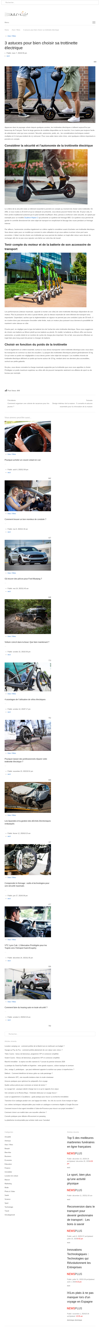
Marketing (8, 1184)
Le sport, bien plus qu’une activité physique (79, 1179)
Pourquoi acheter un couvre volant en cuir (23, 460)
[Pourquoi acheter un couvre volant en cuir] (28, 422)
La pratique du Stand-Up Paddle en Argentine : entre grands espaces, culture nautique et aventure (39, 1065)
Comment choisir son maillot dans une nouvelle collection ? (26, 1112)
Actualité (8, 1137)
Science (7, 1199)
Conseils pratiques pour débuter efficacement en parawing (25, 1116)
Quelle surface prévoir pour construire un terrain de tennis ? (25, 1085)
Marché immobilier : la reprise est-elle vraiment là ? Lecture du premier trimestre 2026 (35, 1062)
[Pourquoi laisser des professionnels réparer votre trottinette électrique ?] (28, 721)
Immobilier (8, 1172)
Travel (7, 1211)
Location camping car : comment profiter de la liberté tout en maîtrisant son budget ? (34, 1046)
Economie (8, 1160)
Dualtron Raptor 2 (31, 218)
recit (8, 56)
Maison (7, 1180)
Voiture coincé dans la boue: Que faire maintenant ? (27, 642)
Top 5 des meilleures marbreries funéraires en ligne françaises (81, 1142)
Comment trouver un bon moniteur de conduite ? (25, 519)
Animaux (8, 1141)
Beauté (7, 1148)
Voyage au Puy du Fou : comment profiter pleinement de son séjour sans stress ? (33, 1050)
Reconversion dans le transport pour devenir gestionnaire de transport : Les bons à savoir (81, 1215)
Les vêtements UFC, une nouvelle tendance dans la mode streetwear (29, 1077)
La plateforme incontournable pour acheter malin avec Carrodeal (27, 1120)
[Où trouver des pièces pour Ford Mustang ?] (28, 541)
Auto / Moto (12, 36)
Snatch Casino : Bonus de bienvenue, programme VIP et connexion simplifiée (32, 1058)
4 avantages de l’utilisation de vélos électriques (25, 699)
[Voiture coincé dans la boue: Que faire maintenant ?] (28, 601)
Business (8, 1156)
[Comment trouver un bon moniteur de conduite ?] (28, 482)
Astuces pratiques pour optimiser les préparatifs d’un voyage (26, 1081)
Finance (7, 1168)
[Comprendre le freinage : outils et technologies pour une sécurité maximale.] (28, 845)
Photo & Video (10, 1191)
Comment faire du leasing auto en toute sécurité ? (26, 1007)
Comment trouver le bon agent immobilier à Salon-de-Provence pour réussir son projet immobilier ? (39, 1108)
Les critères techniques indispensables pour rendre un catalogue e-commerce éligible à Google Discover (41, 1104)
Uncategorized (10, 1215)
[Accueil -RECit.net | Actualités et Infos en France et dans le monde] (50, 12)
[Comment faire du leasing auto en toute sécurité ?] (28, 970)
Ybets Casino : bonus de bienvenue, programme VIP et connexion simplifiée (32, 1054)
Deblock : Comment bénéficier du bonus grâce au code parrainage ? (29, 1073)
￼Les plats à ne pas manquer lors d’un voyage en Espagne (80, 1297)
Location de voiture (11, 1176)
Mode (7, 1187)
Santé (7, 1195)
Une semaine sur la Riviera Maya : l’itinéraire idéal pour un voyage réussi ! (31, 1093)
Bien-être (8, 1152)
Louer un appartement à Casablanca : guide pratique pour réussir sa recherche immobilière (36, 1097)
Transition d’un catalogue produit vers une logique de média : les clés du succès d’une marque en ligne (41, 1101)
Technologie (9, 1207)
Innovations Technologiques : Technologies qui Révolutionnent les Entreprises (79, 1258)
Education (8, 1164)
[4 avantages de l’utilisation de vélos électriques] (28, 664)
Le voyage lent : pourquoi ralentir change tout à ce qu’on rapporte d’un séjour (32, 1089)
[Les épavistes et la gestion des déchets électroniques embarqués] (28, 783)
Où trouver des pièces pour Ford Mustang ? (23, 579)
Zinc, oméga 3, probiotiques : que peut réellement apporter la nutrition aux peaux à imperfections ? (39, 1069)
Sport (6, 1203)
